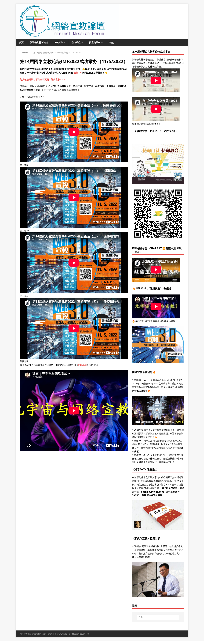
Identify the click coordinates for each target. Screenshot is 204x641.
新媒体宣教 (151, 433)
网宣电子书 (94, 42)
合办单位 (76, 42)
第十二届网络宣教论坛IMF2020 (159, 440)
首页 (21, 42)
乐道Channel (152, 123)
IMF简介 (59, 42)
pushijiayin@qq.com (152, 491)
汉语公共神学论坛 (39, 42)
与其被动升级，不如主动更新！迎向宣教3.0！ (43, 79)
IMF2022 (143, 321)
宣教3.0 (77, 72)
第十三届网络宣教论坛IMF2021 (159, 379)
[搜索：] (158, 617)
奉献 (111, 42)
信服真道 (82, 364)
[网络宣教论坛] (102, 37)
